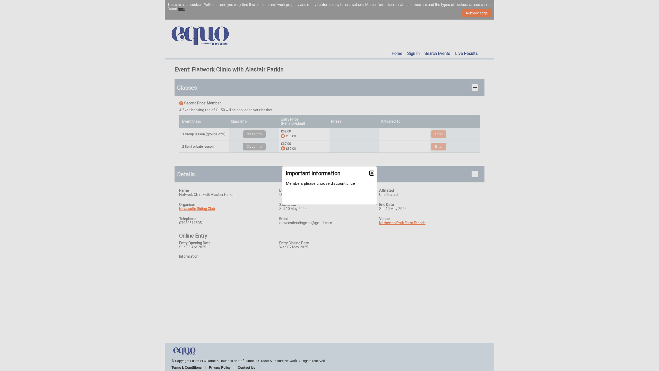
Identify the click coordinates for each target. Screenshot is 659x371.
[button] (371, 173)
